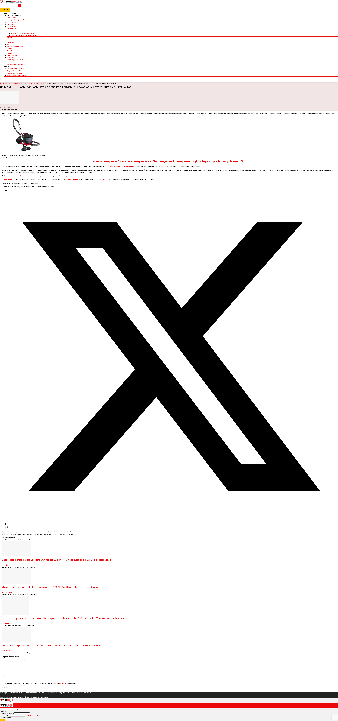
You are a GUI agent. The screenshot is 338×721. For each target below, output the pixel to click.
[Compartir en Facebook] (6, 190)
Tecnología (11, 58)
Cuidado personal (13, 22)
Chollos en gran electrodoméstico (22, 33)
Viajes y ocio (11, 62)
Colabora (4, 10)
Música (9, 49)
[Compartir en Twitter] (170, 522)
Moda (9, 44)
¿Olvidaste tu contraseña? (34, 715)
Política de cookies (31, 693)
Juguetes (10, 38)
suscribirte (63, 684)
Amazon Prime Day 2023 (15, 69)
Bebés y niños (11, 18)
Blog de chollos (5, 83)
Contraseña (4, 715)
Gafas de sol (11, 27)
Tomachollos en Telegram (55, 693)
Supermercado (12, 55)
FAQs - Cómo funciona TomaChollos (78, 693)
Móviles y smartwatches (15, 47)
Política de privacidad (15, 693)
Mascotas (10, 42)
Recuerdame (6, 718)
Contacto (42, 693)
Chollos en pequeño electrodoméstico (24, 35)
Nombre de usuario (6, 713)
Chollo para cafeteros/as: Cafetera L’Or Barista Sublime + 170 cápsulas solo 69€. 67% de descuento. (56, 559)
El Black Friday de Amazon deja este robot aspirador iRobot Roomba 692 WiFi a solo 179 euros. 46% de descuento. (64, 618)
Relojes (9, 53)
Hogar (9, 31)
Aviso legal (3, 693)
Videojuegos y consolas (15, 60)
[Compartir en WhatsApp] (6, 525)
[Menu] (0, 79)
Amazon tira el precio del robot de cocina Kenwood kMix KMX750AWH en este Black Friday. (51, 645)
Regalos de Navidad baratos (16, 75)
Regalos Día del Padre (14, 73)
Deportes (10, 24)
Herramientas (12, 29)
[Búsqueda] (19, 5)
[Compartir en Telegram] (6, 528)
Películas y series (13, 51)
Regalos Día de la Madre (15, 71)
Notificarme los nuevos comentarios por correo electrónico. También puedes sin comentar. (40, 684)
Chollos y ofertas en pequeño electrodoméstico (28, 83)
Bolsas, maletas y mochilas (16, 20)
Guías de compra (10, 13)
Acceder (3, 720)
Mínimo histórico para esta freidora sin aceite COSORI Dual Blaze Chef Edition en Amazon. (51, 587)
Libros (9, 40)
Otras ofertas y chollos (15, 64)
